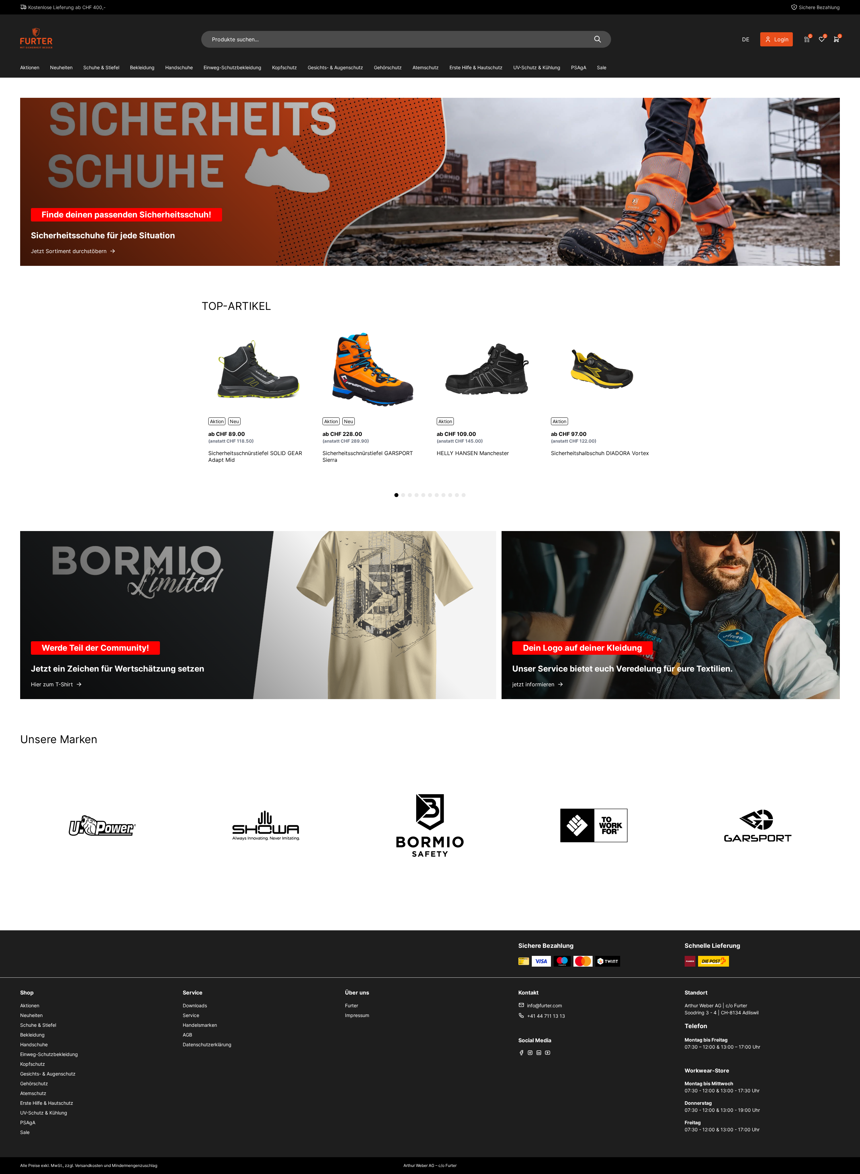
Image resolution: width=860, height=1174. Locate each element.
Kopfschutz (284, 67)
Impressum (357, 1015)
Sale (601, 67)
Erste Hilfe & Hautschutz (476, 67)
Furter (351, 1005)
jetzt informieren (533, 684)
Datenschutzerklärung (207, 1044)
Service (191, 1015)
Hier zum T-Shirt (52, 684)
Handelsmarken (200, 1025)
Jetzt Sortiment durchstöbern (68, 251)
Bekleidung (142, 67)
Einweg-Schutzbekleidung (232, 67)
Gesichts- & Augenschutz (335, 67)
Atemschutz (426, 67)
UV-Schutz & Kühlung (536, 67)
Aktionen (29, 67)
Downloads (195, 1005)
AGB (187, 1035)
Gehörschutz (388, 67)
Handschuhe (179, 67)
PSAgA (578, 67)
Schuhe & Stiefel (101, 67)
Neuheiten (61, 67)
